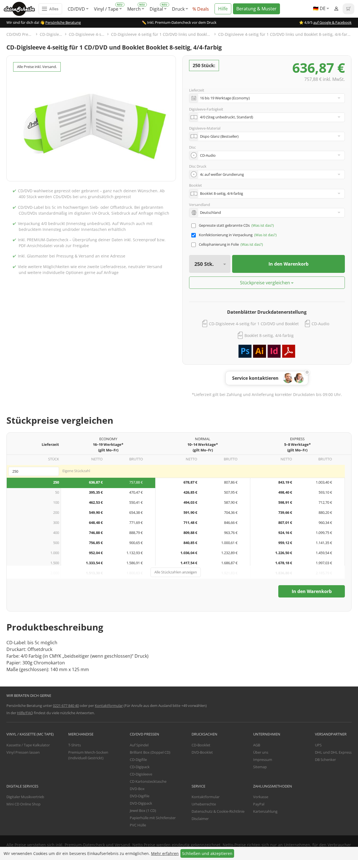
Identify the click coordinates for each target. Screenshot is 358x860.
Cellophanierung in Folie (219, 244)
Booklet (195, 185)
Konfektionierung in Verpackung (226, 234)
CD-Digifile (138, 759)
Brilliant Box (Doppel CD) (150, 752)
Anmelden (336, 8)
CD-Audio (320, 323)
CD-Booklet (201, 744)
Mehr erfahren (165, 853)
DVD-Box (137, 788)
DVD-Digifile (139, 795)
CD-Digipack (140, 766)
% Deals (200, 9)
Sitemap (260, 766)
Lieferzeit (196, 90)
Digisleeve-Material (204, 128)
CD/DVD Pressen (21, 34)
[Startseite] (21, 9)
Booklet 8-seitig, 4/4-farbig (269, 335)
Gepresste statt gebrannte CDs (224, 225)
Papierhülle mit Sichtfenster (153, 817)
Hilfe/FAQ (25, 712)
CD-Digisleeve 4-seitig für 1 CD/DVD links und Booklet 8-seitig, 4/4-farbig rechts (285, 34)
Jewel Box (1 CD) (143, 810)
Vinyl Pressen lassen (23, 752)
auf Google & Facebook (332, 22)
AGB (256, 744)
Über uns (260, 752)
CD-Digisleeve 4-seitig (89, 34)
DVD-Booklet (202, 752)
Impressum (262, 759)
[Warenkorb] (348, 8)
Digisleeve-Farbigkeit (206, 109)
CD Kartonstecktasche (148, 781)
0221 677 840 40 (66, 705)
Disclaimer (200, 818)
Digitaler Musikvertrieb (25, 796)
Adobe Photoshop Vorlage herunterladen (245, 351)
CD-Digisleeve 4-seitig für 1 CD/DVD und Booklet (254, 323)
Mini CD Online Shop (23, 804)
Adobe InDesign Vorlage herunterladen (274, 351)
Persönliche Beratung (63, 22)
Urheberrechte (204, 804)
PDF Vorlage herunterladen (288, 351)
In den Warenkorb (288, 264)
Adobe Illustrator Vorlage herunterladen (259, 351)
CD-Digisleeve (52, 34)
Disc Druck (197, 166)
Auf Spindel (139, 744)
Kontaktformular (109, 705)
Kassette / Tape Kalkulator (28, 744)
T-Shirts (74, 744)
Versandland (199, 204)
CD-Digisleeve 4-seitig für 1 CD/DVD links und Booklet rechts (164, 34)
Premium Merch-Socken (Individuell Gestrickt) (88, 755)
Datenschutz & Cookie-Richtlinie (218, 811)
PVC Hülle (138, 825)
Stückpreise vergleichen (265, 283)
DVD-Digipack (141, 803)
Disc (192, 147)
